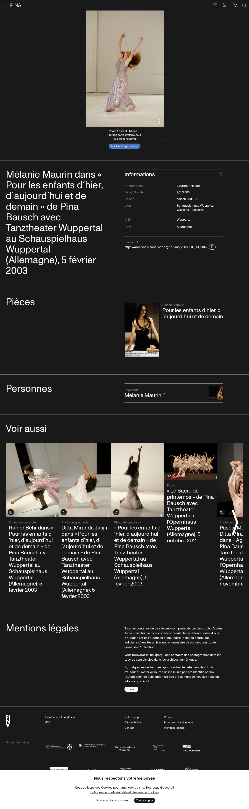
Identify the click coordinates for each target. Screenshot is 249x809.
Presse (168, 717)
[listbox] (125, 69)
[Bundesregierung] (92, 747)
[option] (125, 69)
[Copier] (212, 247)
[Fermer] (221, 174)
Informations (139, 174)
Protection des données (178, 722)
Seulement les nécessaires (112, 800)
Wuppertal (184, 219)
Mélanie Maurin (142, 393)
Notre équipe (132, 717)
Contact (131, 689)
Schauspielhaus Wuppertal (195, 207)
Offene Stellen (133, 722)
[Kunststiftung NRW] (158, 747)
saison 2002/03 (187, 199)
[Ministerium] (59, 747)
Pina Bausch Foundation (60, 717)
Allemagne (184, 227)
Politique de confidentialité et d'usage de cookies (124, 792)
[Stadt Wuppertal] (191, 747)
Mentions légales (174, 728)
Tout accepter (144, 800)
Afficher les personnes (124, 146)
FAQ (47, 722)
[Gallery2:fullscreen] (160, 139)
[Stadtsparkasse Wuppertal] (125, 747)
